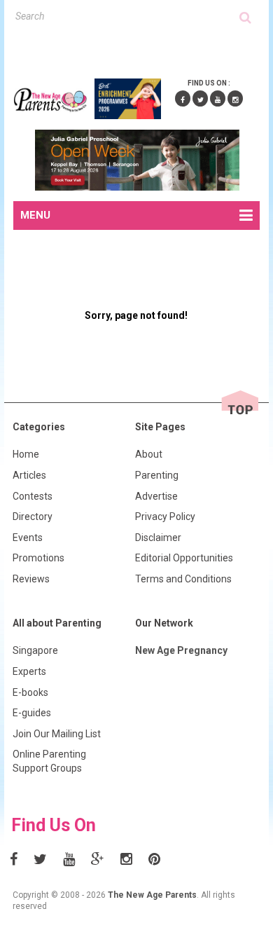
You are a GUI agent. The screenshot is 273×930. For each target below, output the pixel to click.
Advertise (156, 496)
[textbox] (127, 15)
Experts (29, 671)
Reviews (31, 578)
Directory (32, 516)
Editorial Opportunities (184, 557)
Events (28, 537)
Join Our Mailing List (57, 733)
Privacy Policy (165, 516)
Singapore (35, 650)
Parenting (156, 475)
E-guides (32, 712)
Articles (29, 475)
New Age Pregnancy (181, 650)
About (148, 454)
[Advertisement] (143, 48)
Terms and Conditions (183, 578)
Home (26, 454)
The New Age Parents (152, 895)
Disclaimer (158, 537)
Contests (32, 496)
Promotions (38, 557)
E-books (30, 692)
